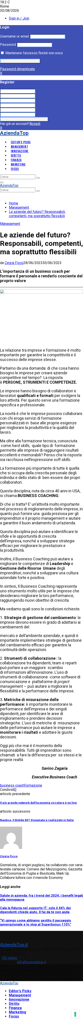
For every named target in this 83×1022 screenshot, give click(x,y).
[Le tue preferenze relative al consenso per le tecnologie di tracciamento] (75, 1014)
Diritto (16, 155)
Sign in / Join (19, 18)
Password (8, 44)
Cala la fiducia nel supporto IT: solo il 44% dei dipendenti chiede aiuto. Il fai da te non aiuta (35, 910)
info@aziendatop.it (31, 962)
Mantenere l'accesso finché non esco (33, 53)
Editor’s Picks (21, 142)
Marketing (18, 164)
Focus (15, 168)
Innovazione (19, 151)
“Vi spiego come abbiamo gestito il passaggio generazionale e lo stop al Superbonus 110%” (35, 922)
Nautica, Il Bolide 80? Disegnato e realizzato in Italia (37, 820)
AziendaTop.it (14, 944)
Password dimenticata (17, 69)
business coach (12, 785)
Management (19, 146)
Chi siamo (9, 958)
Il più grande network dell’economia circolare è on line (38, 802)
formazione (33, 785)
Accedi (35, 124)
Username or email (14, 36)
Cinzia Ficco (14, 263)
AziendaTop (14, 133)
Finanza (16, 160)
